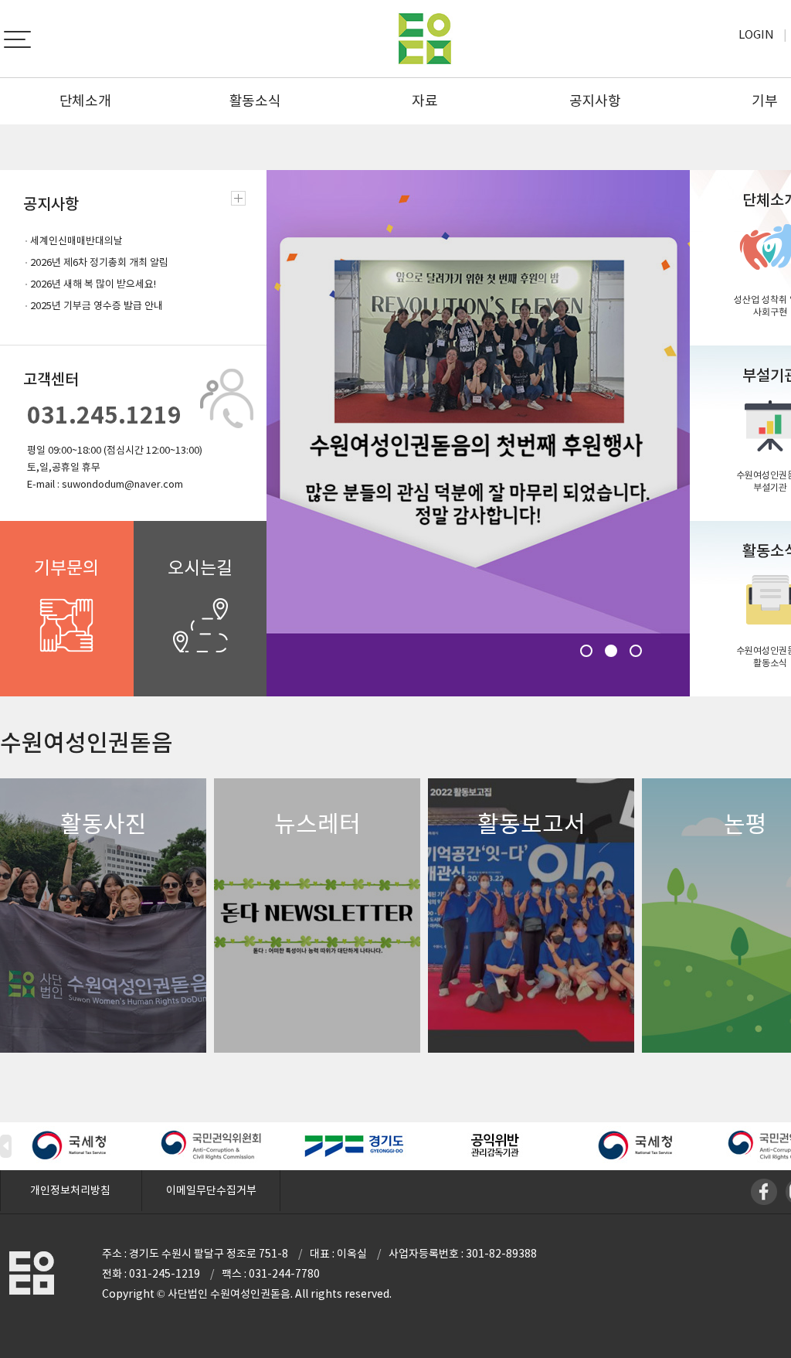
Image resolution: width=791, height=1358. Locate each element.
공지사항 (595, 101)
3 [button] (636, 651)
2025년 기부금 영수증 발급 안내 (96, 305)
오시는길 (200, 567)
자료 (424, 101)
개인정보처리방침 (70, 1190)
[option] (478, 433)
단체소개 (85, 101)
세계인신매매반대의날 (76, 240)
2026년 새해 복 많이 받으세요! (93, 284)
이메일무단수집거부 (211, 1190)
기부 (764, 101)
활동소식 (255, 101)
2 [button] (611, 651)
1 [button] (586, 651)
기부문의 (66, 567)
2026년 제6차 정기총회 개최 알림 (99, 262)
